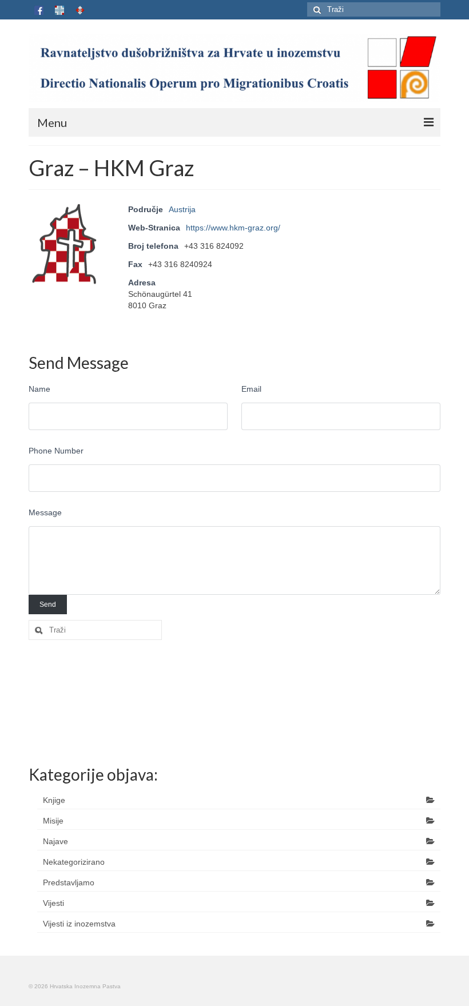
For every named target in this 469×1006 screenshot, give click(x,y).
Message (45, 512)
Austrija (182, 209)
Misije (53, 820)
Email (251, 388)
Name (39, 388)
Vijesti (53, 903)
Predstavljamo (68, 882)
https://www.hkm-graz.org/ (233, 227)
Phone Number (56, 450)
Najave (55, 841)
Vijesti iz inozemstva (79, 923)
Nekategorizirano (74, 861)
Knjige (54, 800)
